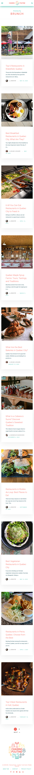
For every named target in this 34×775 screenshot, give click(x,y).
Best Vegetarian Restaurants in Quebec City (16, 564)
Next (16, 732)
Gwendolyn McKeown (17, 435)
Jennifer (13, 80)
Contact (15, 769)
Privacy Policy (26, 769)
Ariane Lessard (15, 151)
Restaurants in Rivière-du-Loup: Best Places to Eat (16, 492)
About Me (6, 769)
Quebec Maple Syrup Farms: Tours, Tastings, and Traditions (16, 278)
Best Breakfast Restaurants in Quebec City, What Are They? (16, 136)
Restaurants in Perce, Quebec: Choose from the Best (15, 634)
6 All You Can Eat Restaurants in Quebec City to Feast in (16, 208)
